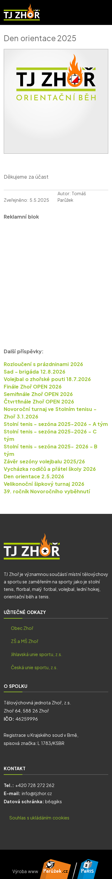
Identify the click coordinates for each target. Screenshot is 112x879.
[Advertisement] (56, 282)
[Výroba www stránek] (55, 875)
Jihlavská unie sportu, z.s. (37, 654)
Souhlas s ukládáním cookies (39, 817)
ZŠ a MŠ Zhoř (25, 641)
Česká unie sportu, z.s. (34, 667)
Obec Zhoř (22, 628)
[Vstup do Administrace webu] (87, 875)
